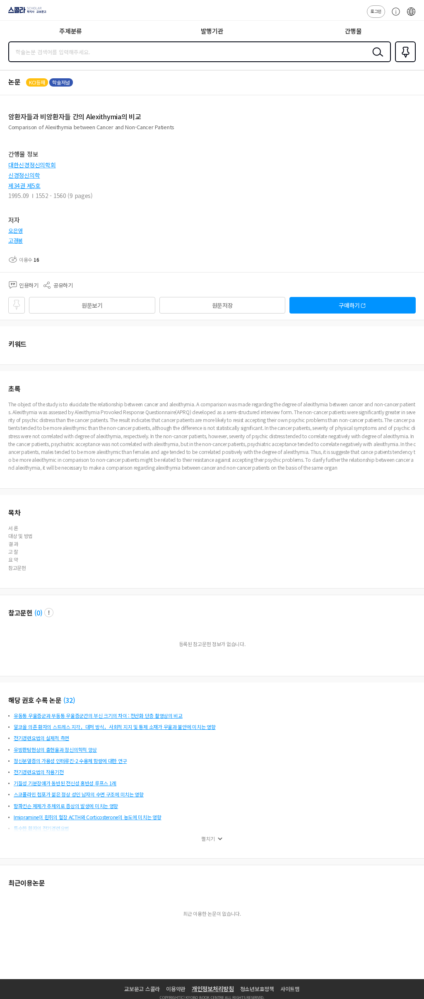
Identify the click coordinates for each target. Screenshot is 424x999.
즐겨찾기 (404, 61)
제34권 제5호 (24, 185)
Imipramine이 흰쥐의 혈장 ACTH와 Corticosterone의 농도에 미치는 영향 (87, 816)
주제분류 (70, 31)
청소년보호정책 (257, 989)
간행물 (353, 31)
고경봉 (15, 240)
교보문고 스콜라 (142, 989)
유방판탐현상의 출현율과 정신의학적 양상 (55, 749)
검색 (376, 58)
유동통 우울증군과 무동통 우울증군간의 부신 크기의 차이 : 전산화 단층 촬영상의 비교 (98, 715)
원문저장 (222, 305)
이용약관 (176, 989)
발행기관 (212, 31)
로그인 (376, 11)
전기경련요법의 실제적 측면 (41, 737)
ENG (411, 15)
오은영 (15, 230)
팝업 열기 (48, 612)
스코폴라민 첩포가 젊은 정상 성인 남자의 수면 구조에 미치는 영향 (79, 794)
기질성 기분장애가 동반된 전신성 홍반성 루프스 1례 (65, 783)
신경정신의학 (24, 175)
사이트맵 (290, 989)
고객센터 (393, 15)
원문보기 (92, 305)
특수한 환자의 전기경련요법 (41, 828)
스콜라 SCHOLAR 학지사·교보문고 (25, 12)
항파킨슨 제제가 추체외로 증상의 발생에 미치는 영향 (66, 805)
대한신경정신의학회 (31, 165)
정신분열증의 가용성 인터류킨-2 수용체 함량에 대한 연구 (70, 760)
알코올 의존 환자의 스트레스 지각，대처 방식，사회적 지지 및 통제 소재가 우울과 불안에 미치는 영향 (115, 726)
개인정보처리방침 (213, 989)
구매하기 (349, 305)
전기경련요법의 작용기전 (39, 771)
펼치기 (208, 839)
